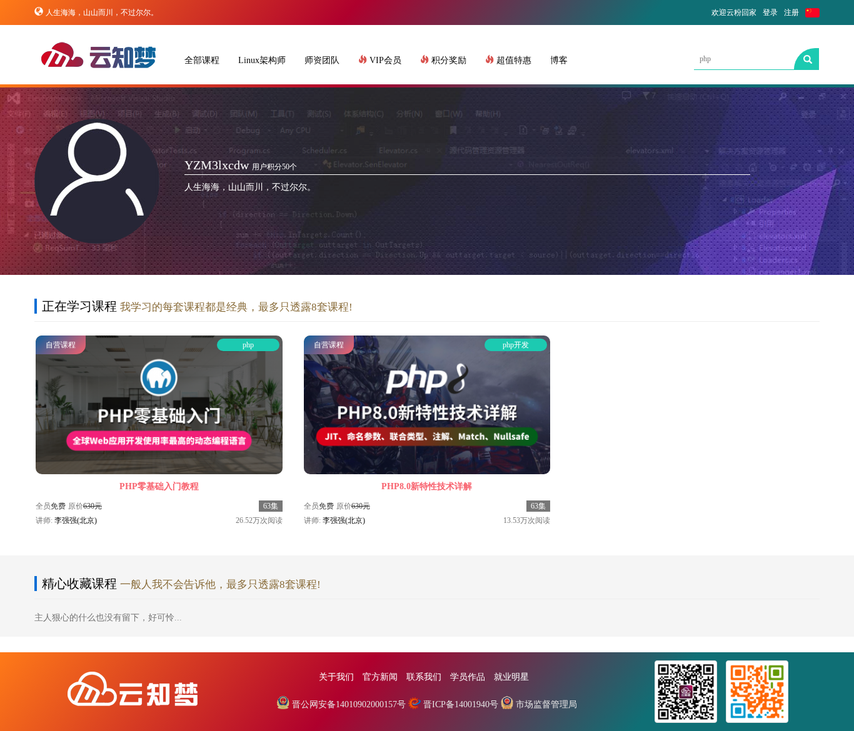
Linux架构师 (262, 60)
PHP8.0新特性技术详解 (426, 486)
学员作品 (467, 677)
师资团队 (321, 60)
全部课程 (201, 60)
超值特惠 (512, 60)
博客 (559, 60)
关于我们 (336, 677)
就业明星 (511, 677)
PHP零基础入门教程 (159, 486)
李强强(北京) (75, 520)
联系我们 (423, 677)
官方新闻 (380, 677)
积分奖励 (447, 60)
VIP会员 (384, 60)
